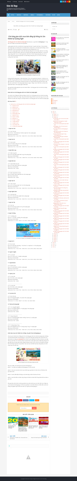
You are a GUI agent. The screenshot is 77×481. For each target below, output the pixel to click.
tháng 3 (55, 238)
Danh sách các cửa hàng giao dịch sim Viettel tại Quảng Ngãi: (23, 104)
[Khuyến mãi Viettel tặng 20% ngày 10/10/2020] (13, 421)
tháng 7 (55, 235)
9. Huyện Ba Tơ (14, 118)
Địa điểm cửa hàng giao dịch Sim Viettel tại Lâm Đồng (62, 83)
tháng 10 (55, 115)
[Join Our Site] (69, 2)
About (9, 1)
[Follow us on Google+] (67, 2)
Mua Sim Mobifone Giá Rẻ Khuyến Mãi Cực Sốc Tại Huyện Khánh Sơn (62, 72)
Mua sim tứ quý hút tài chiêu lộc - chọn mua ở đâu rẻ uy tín (33, 426)
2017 (54, 245)
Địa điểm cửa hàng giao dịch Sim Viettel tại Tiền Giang (62, 77)
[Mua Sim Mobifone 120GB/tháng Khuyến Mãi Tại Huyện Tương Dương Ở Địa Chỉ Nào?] (23, 422)
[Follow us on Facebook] (65, 2)
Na (53, 99)
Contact (21, 1)
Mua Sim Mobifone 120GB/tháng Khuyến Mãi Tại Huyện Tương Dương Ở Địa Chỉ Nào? (22, 429)
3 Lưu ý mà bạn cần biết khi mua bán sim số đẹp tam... (60, 201)
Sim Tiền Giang (43, 478)
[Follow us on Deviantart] (63, 2)
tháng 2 (55, 239)
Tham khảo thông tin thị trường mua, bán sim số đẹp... (60, 188)
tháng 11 (55, 114)
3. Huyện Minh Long (15, 108)
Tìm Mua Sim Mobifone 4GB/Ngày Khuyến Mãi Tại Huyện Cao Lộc (62, 50)
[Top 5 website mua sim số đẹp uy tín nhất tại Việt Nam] (43, 421)
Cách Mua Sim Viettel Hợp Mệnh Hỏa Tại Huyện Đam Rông (62, 44)
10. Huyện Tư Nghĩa (15, 119)
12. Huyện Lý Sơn (14, 123)
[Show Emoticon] (9, 446)
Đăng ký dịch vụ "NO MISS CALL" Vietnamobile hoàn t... (59, 204)
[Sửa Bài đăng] (18, 29)
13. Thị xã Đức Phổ (15, 124)
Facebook (26, 400)
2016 (54, 246)
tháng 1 (55, 241)
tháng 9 (55, 117)
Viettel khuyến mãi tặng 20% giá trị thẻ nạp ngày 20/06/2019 (62, 88)
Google (20, 400)
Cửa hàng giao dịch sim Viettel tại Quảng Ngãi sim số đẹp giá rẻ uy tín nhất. (28, 74)
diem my (54, 103)
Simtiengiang (54, 100)
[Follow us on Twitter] (61, 2)
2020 (54, 112)
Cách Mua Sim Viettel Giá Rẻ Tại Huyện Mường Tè (62, 60)
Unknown (54, 102)
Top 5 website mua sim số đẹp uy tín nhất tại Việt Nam (43, 426)
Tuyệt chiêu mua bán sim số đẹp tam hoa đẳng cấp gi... (60, 132)
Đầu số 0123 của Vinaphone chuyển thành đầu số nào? (60, 122)
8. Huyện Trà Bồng (15, 116)
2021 (54, 111)
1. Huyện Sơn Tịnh (15, 105)
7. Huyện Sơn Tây (14, 115)
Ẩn (15, 101)
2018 (54, 244)
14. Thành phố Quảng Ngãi (16, 126)
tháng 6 (55, 236)
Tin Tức (46, 29)
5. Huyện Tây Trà (14, 112)
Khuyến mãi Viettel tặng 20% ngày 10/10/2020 (12, 426)
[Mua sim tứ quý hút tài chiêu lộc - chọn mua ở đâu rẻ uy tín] (33, 421)
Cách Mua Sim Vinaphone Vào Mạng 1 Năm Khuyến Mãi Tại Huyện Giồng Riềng (62, 66)
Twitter (32, 400)
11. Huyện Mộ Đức (15, 121)
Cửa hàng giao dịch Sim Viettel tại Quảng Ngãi (17, 41)
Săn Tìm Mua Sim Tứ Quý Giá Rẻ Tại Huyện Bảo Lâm (62, 38)
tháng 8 (55, 233)
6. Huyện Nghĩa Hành (15, 113)
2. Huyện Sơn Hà (14, 107)
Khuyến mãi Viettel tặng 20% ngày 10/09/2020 (39, 437)
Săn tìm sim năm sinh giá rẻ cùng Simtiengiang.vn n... (59, 134)
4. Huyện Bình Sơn (15, 110)
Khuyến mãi (54, 26)
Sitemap (15, 1)
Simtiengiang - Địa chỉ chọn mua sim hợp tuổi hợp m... (60, 127)
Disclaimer (27, 1)
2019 (54, 242)
